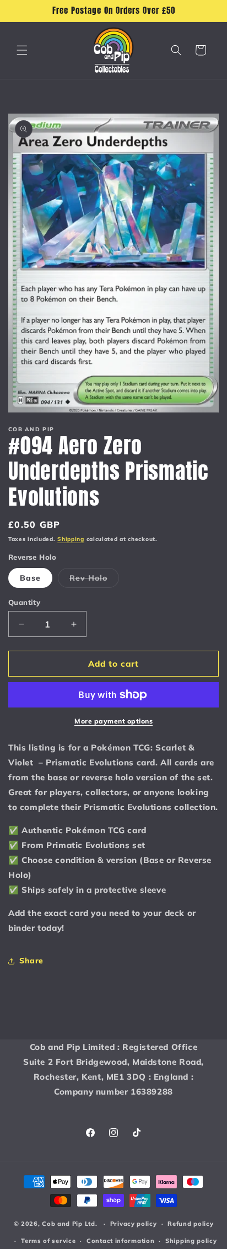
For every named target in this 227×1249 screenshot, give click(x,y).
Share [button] (31, 961)
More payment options (113, 721)
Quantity (24, 602)
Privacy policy (133, 1223)
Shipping (70, 539)
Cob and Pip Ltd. (69, 1223)
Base (30, 578)
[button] (22, 50)
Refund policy (190, 1223)
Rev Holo (94, 580)
